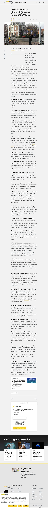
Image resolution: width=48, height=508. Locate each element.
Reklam (33, 494)
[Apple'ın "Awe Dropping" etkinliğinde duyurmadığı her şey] (38, 445)
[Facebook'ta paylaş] (4, 54)
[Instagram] (40, 505)
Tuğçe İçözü (21, 459)
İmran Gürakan (7, 459)
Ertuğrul (26, 300)
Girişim (12, 7)
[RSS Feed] (42, 507)
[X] (33, 505)
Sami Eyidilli (23, 477)
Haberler (12, 488)
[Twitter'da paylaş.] (4, 56)
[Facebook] (40, 507)
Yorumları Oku (24, 402)
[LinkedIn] (35, 505)
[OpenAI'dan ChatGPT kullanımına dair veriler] (24, 445)
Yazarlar (33, 489)
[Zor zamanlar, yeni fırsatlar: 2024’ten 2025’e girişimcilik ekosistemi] (10, 445)
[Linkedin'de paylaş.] (4, 58)
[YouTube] (38, 505)
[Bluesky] (42, 505)
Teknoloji (35, 450)
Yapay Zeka (21, 450)
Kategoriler (16, 2)
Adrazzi (13, 388)
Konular (20, 2)
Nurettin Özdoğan (24, 48)
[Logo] (9, 2)
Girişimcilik (14, 392)
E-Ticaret (20, 489)
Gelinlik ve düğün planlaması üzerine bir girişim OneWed (27, 470)
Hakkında (34, 488)
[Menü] (4, 2)
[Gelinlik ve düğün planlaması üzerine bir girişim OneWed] (15, 470)
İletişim (33, 499)
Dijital (19, 488)
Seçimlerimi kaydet (19, 428)
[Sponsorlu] (31, 380)
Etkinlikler (24, 2)
